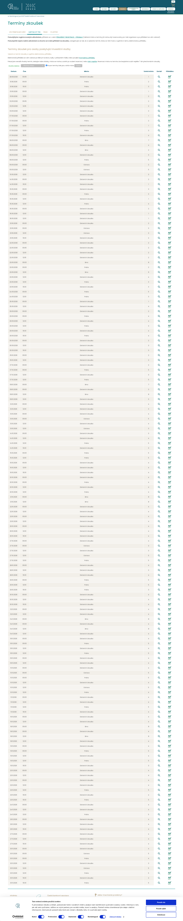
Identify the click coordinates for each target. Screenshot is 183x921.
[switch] (61, 916)
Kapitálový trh (34, 32)
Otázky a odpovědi (158, 9)
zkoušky (113, 9)
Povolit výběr (161, 909)
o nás (96, 9)
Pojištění (54, 32)
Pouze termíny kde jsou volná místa (60, 65)
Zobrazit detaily (115, 917)
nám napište (92, 61)
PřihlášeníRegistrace (170, 12)
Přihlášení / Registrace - (69, 37)
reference (145, 9)
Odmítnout (161, 915)
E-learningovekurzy (133, 9)
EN (173, 1)
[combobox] (33, 65)
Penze (45, 32)
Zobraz (78, 65)
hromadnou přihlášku (87, 58)
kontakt (170, 9)
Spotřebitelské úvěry (17, 32)
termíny (122, 9)
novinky (104, 9)
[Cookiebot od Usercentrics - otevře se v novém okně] (18, 916)
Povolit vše (161, 902)
